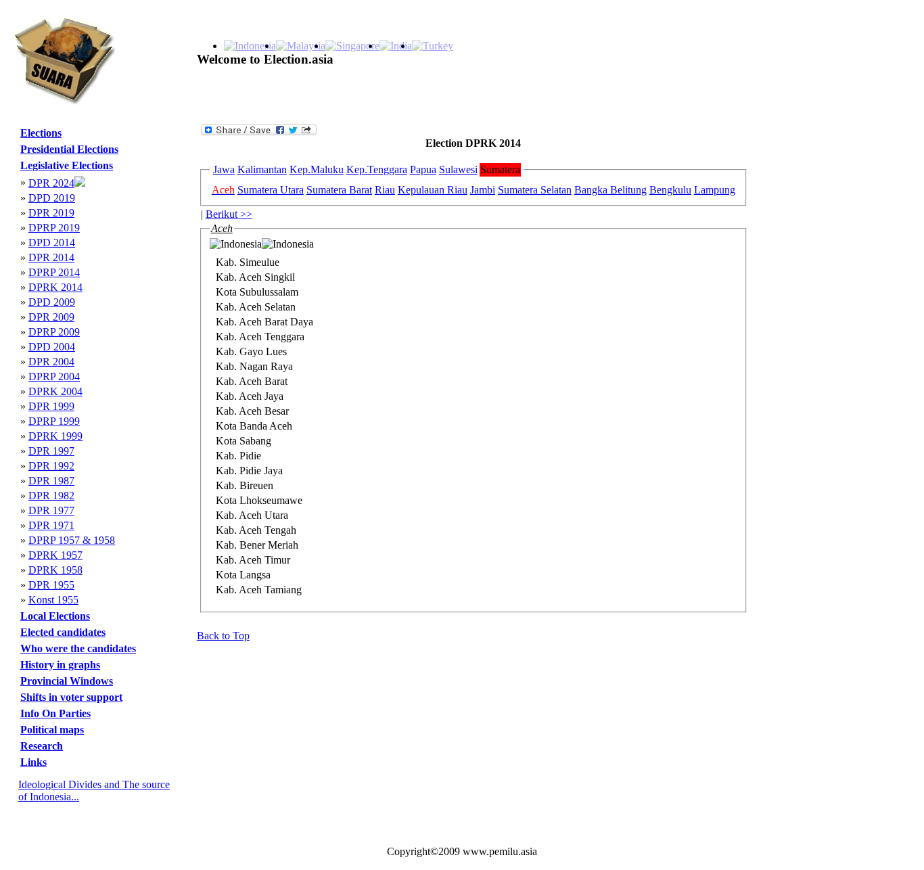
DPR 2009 (51, 317)
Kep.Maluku (317, 169)
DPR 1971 (51, 525)
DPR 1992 (51, 466)
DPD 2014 (51, 242)
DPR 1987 (51, 480)
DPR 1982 (51, 495)
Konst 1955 (53, 599)
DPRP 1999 (54, 421)
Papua (423, 169)
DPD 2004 (51, 346)
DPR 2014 (51, 257)
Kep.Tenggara (376, 169)
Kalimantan (262, 169)
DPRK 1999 (55, 436)
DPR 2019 (51, 213)
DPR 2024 (51, 183)
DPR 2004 (51, 361)
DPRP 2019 (54, 227)
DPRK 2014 (55, 287)
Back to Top (223, 635)
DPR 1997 (51, 451)
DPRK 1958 (55, 570)
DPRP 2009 (54, 332)
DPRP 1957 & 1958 (71, 540)
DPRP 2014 (54, 272)
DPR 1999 (51, 406)
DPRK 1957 (55, 555)
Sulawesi (458, 169)
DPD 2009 (51, 302)
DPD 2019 (51, 198)
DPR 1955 (51, 585)
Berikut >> (229, 214)
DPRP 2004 (54, 376)
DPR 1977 (51, 510)
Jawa (224, 169)
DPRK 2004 (55, 391)
